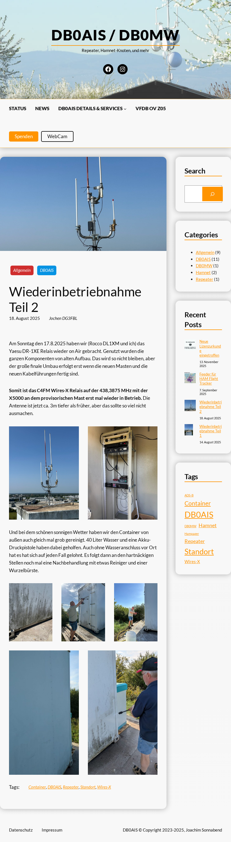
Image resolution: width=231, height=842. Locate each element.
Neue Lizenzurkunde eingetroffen (210, 348)
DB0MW (204, 265)
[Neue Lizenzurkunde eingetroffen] (190, 345)
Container (37, 786)
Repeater (71, 786)
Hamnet (203, 272)
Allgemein (22, 270)
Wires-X (104, 786)
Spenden (24, 136)
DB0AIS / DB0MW (115, 35)
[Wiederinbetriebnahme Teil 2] (190, 406)
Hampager (192, 533)
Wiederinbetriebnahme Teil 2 (210, 407)
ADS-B (189, 495)
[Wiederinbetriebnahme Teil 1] (189, 430)
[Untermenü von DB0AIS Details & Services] (125, 108)
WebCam (57, 136)
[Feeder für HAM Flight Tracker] (190, 378)
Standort (87, 786)
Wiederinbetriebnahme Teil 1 (210, 431)
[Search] (212, 194)
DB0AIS (47, 270)
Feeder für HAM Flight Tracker (208, 379)
